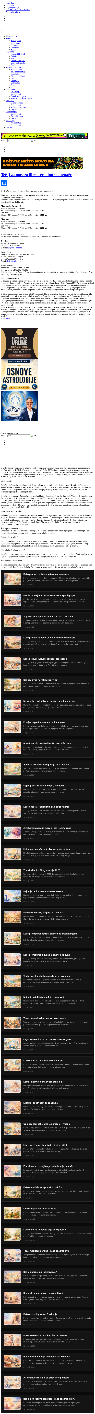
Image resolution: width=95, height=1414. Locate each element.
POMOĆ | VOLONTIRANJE (18, 10)
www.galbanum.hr (8, 318)
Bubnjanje (15, 56)
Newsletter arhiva (13, 12)
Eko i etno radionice (19, 76)
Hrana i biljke (11, 112)
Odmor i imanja (17, 103)
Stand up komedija (18, 63)
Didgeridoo (15, 83)
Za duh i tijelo (16, 69)
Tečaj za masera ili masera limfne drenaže (36, 174)
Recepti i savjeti (17, 116)
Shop (13, 49)
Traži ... (4, 140)
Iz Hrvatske (15, 45)
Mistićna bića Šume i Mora (21, 98)
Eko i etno (10, 101)
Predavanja (15, 43)
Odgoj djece (15, 74)
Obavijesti (15, 47)
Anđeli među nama (18, 96)
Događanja (10, 52)
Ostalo (13, 65)
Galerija (9, 127)
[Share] (47, 183)
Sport (13, 87)
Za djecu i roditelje (18, 72)
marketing (10, 3)
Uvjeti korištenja (12, 7)
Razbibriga (10, 121)
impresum (10, 5)
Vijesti (8, 38)
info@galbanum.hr (14, 248)
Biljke (13, 118)
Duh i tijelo (10, 89)
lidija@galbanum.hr (15, 261)
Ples (12, 58)
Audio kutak (16, 123)
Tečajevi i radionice (13, 67)
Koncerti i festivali (18, 54)
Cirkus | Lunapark (18, 61)
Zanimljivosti (16, 41)
